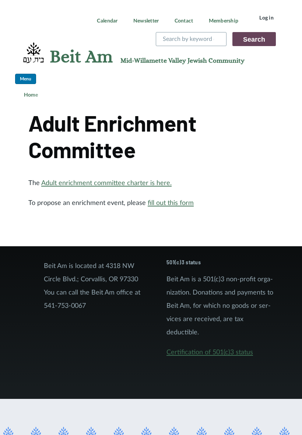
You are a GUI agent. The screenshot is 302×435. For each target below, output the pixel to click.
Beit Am (81, 57)
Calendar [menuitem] (107, 21)
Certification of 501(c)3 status (209, 352)
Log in (266, 18)
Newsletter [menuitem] (146, 21)
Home (31, 95)
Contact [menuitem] (184, 21)
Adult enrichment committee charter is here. (106, 183)
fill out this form (171, 203)
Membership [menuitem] (224, 21)
